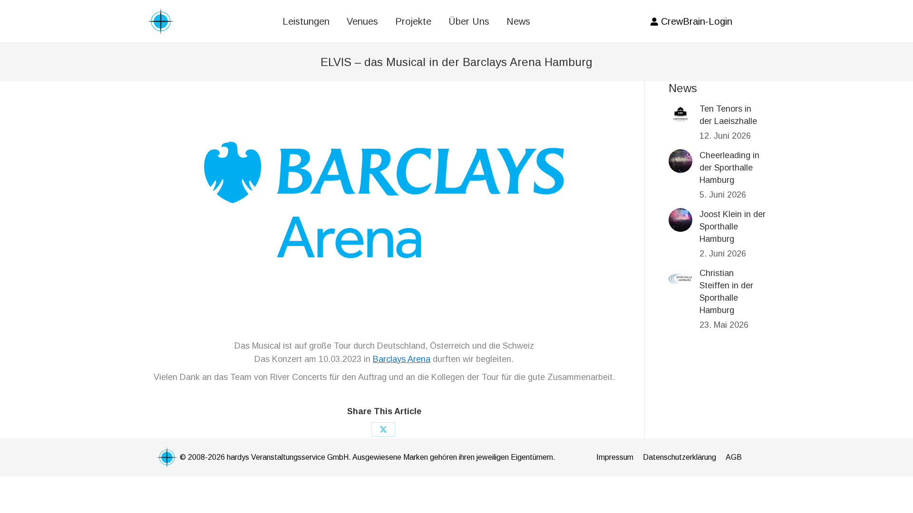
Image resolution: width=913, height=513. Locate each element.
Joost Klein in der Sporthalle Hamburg (732, 226)
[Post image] (680, 114)
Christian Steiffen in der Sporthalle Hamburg (726, 291)
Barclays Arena (401, 359)
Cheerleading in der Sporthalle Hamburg (729, 168)
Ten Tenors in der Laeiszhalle (728, 115)
